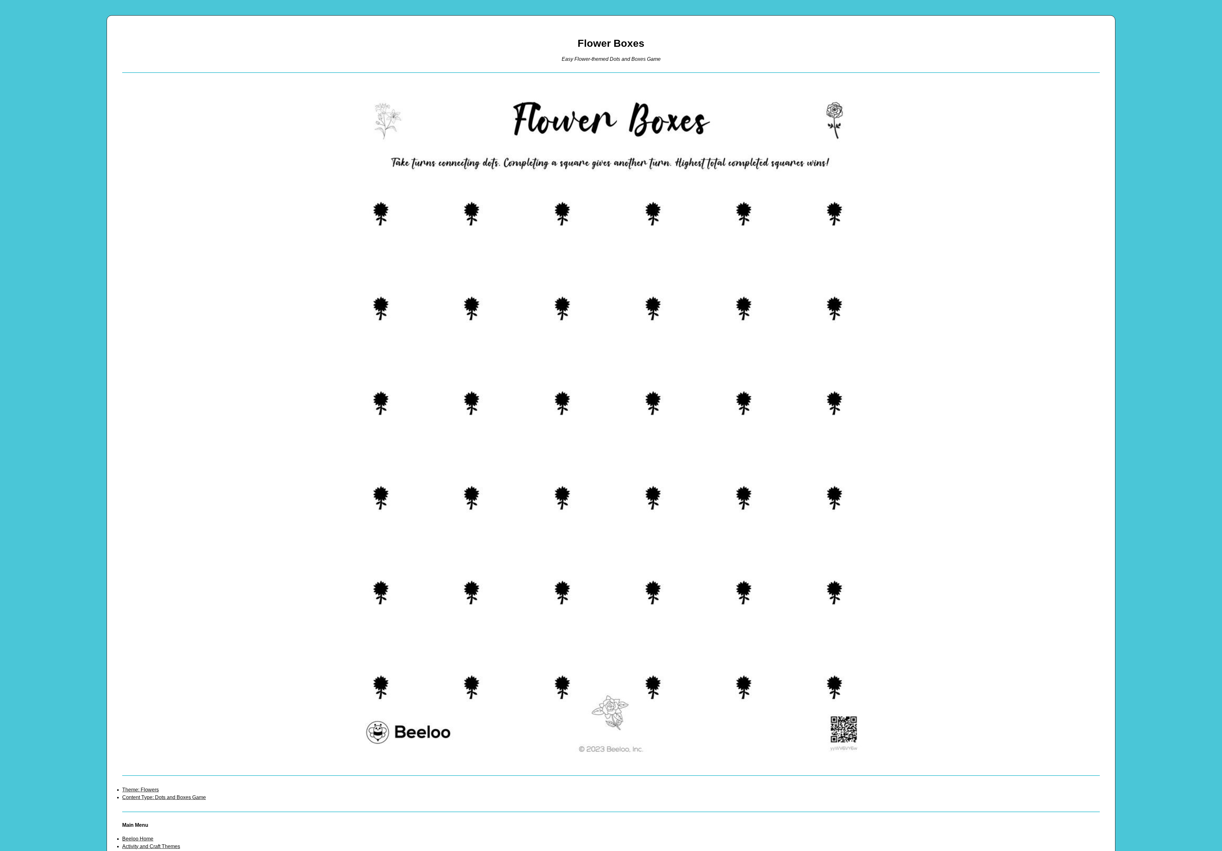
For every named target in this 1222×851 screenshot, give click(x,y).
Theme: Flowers (140, 789)
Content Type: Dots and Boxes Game (164, 797)
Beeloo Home (137, 838)
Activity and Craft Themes (151, 846)
